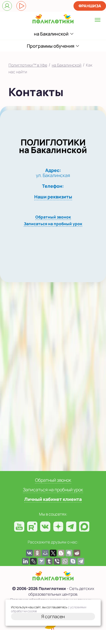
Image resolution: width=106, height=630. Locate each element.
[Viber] (57, 561)
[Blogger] (61, 553)
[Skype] (73, 561)
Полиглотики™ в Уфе (27, 65)
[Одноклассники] (37, 553)
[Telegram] (80, 561)
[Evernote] (69, 553)
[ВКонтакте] (29, 553)
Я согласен (53, 616)
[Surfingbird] (41, 561)
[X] (53, 553)
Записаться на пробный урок (53, 223)
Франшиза (90, 5)
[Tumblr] (49, 561)
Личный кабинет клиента (53, 499)
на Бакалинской (66, 65)
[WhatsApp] (65, 561)
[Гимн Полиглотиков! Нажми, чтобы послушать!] (21, 6)
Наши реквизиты (53, 197)
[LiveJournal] (33, 561)
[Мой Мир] (45, 553)
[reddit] (76, 553)
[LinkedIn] (25, 561)
